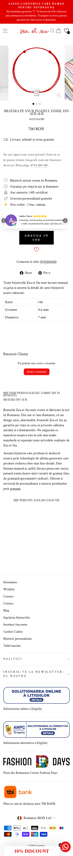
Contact (8, 603)
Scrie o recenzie (36, 372)
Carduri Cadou (13, 631)
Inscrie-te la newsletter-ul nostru (34, 674)
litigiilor (36, 709)
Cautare (8, 596)
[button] (66, 30)
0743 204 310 (39, 165)
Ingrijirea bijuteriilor (16, 617)
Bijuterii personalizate (17, 639)
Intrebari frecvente (15, 624)
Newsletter (10, 582)
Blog (6, 610)
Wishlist (9, 589)
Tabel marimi (12, 646)
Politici (12, 659)
